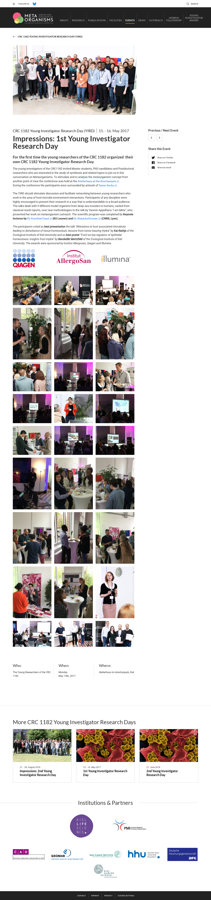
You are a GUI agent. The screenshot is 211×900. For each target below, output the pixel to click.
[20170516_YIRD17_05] (32, 376)
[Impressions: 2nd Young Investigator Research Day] (42, 745)
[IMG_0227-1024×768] (73, 440)
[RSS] (14, 3)
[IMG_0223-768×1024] (32, 592)
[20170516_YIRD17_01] (73, 290)
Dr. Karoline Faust (38, 218)
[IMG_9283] (115, 634)
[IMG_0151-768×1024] (73, 334)
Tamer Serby (106, 185)
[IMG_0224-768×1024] (73, 592)
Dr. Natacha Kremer (86, 218)
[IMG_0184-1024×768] (32, 408)
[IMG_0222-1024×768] (32, 334)
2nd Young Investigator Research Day (162, 773)
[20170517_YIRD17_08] (73, 408)
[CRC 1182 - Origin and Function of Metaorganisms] (33, 18)
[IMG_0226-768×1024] (73, 483)
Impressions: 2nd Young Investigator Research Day (38, 773)
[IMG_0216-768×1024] (73, 538)
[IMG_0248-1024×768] (115, 440)
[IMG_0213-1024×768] (115, 483)
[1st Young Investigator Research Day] (105, 745)
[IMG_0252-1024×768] (32, 483)
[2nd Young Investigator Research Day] (169, 745)
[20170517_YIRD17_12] (73, 634)
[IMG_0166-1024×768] (73, 376)
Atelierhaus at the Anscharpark (97, 181)
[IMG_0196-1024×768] (115, 408)
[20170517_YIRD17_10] (32, 634)
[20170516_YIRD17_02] (115, 290)
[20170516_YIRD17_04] (115, 334)
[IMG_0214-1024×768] (32, 538)
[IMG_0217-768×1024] (115, 538)
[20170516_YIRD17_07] (115, 376)
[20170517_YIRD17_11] (115, 592)
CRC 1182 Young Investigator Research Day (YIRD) (54, 130)
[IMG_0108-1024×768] (32, 290)
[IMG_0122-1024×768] (32, 440)
